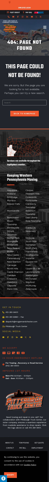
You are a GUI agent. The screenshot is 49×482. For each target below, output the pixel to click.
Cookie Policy (30, 465)
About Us (9, 443)
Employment (37, 448)
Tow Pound (24, 443)
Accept (10, 475)
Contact (10, 448)
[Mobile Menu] (45, 27)
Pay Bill (22, 448)
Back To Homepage (24, 114)
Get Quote (39, 443)
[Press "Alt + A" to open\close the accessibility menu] (3, 478)
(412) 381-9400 (12, 366)
